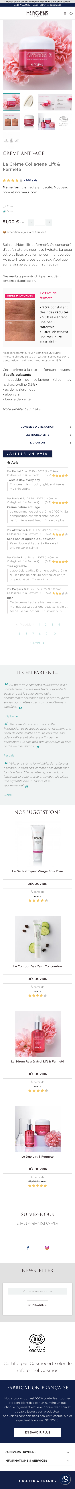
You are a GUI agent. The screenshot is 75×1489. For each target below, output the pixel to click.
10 (54, 633)
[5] (21, 180)
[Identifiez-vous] (65, 13)
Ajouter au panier (37, 1481)
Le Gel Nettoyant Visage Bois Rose (37, 871)
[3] (12, 180)
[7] (40, 900)
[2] (8, 180)
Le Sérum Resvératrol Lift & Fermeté (37, 1061)
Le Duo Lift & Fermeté (37, 1156)
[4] (16, 180)
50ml (10, 211)
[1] (4, 180)
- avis (30, 180)
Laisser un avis (27, 453)
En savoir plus (37, 1432)
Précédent (24, 625)
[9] (44, 900)
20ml (10, 206)
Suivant (37, 643)
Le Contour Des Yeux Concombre (37, 966)
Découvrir (38, 884)
